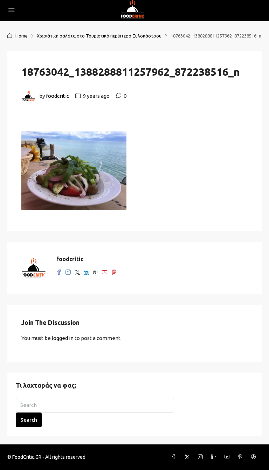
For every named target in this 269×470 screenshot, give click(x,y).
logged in (63, 338)
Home (21, 35)
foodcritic (57, 96)
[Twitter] (188, 457)
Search (28, 420)
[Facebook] (175, 457)
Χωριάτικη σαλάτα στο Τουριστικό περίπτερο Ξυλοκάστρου (99, 35)
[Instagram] (202, 457)
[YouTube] (228, 457)
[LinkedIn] (215, 457)
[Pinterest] (242, 457)
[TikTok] (255, 457)
